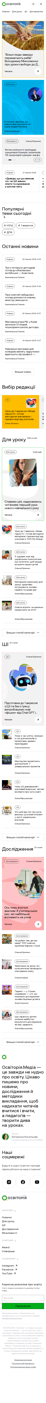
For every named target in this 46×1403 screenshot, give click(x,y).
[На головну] (11, 4)
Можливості (9, 1233)
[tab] (5, 159)
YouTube (7, 1273)
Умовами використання (12, 1318)
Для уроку (17, 11)
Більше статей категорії (21, 632)
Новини (6, 11)
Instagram (8, 1265)
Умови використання (23, 1360)
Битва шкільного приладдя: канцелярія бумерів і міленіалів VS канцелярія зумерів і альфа (22, 152)
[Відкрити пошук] (33, 4)
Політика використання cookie (23, 1367)
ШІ (26, 11)
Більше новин (23, 372)
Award (5, 1247)
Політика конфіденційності (23, 1363)
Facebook (8, 1269)
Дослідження (36, 11)
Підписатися (23, 1306)
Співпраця (8, 1251)
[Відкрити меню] (41, 4)
